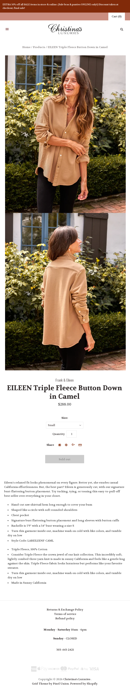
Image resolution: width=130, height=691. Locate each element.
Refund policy (65, 618)
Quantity (58, 434)
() (117, 16)
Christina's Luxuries (76, 679)
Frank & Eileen (65, 380)
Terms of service (65, 614)
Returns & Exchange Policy (65, 609)
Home (26, 47)
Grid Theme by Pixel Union (50, 683)
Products (39, 47)
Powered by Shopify (83, 683)
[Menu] (7, 29)
